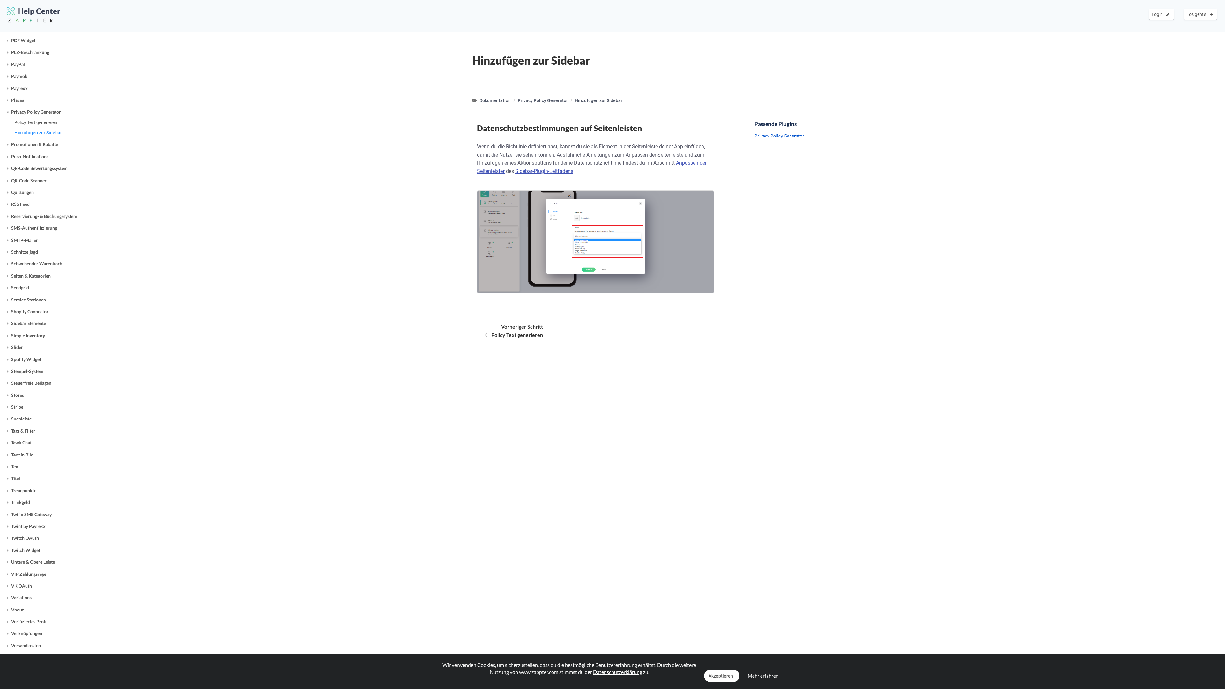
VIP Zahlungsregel (29, 574)
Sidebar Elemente (28, 323)
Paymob (19, 76)
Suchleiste (21, 418)
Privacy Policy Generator (36, 112)
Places (17, 100)
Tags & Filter (23, 430)
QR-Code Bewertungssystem (39, 168)
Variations (21, 597)
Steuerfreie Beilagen (31, 383)
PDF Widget (23, 40)
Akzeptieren (721, 675)
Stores (17, 395)
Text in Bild (22, 454)
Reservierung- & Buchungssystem (44, 216)
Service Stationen (28, 299)
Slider (17, 347)
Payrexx (19, 88)
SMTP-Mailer (24, 240)
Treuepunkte (23, 490)
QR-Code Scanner (29, 180)
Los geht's (1197, 14)
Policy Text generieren (35, 122)
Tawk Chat (21, 442)
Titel (15, 478)
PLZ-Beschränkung (30, 52)
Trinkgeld (20, 502)
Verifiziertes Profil (29, 621)
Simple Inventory (28, 335)
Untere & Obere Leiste (33, 562)
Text (15, 466)
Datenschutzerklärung (617, 672)
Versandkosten (26, 645)
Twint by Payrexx (28, 526)
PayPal (18, 64)
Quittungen (22, 192)
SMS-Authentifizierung (34, 228)
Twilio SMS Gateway (31, 514)
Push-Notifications (29, 156)
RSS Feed (20, 204)
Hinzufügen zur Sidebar (38, 132)
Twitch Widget (25, 550)
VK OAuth (21, 586)
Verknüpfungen (26, 633)
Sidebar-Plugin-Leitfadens (544, 171)
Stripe (17, 407)
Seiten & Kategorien (31, 275)
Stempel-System (27, 371)
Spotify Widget (26, 359)
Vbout (17, 609)
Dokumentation (495, 100)
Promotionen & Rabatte (34, 144)
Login (1158, 14)
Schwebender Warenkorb (36, 263)
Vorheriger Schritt (517, 330)
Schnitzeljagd (24, 252)
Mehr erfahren (763, 675)
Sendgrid (20, 287)
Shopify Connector (29, 311)
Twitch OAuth (25, 538)
